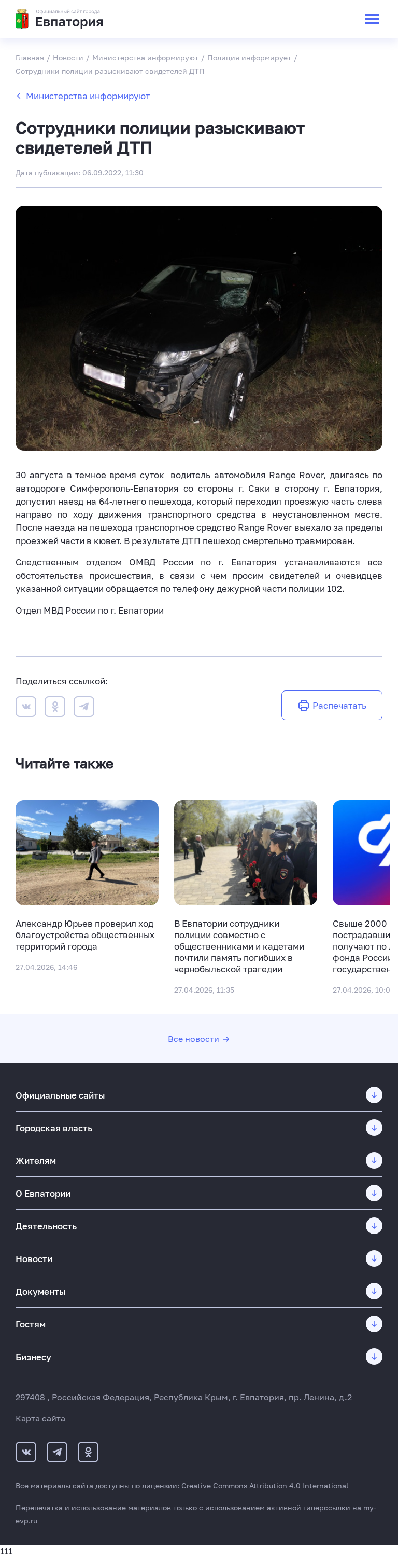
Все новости (193, 1039)
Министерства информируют (88, 95)
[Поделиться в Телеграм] (84, 708)
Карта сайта (40, 1418)
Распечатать (339, 705)
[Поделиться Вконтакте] (26, 708)
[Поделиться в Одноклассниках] (55, 708)
